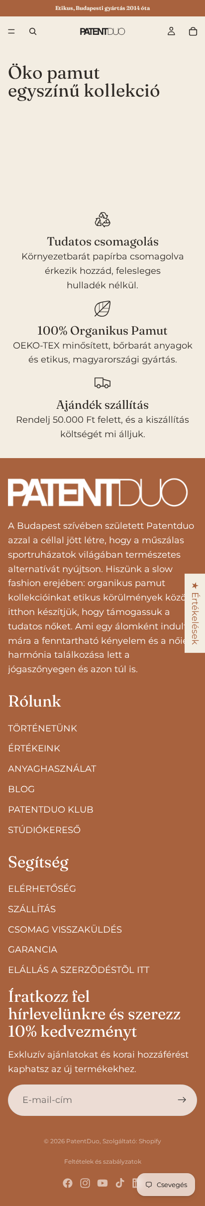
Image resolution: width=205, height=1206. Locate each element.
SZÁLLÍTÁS (32, 909)
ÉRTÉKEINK (34, 748)
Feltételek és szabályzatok (102, 1161)
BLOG (21, 789)
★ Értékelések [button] (195, 613)
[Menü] (11, 31)
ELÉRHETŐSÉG (42, 888)
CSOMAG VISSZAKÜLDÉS (65, 929)
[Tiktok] (120, 1183)
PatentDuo (83, 1141)
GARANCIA (32, 950)
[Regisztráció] (182, 1100)
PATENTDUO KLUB (51, 809)
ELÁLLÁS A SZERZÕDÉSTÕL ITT (78, 970)
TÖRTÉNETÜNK (42, 728)
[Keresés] (33, 31)
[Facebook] (68, 1183)
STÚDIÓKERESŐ (44, 830)
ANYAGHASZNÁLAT (52, 769)
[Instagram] (85, 1183)
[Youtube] (102, 1183)
